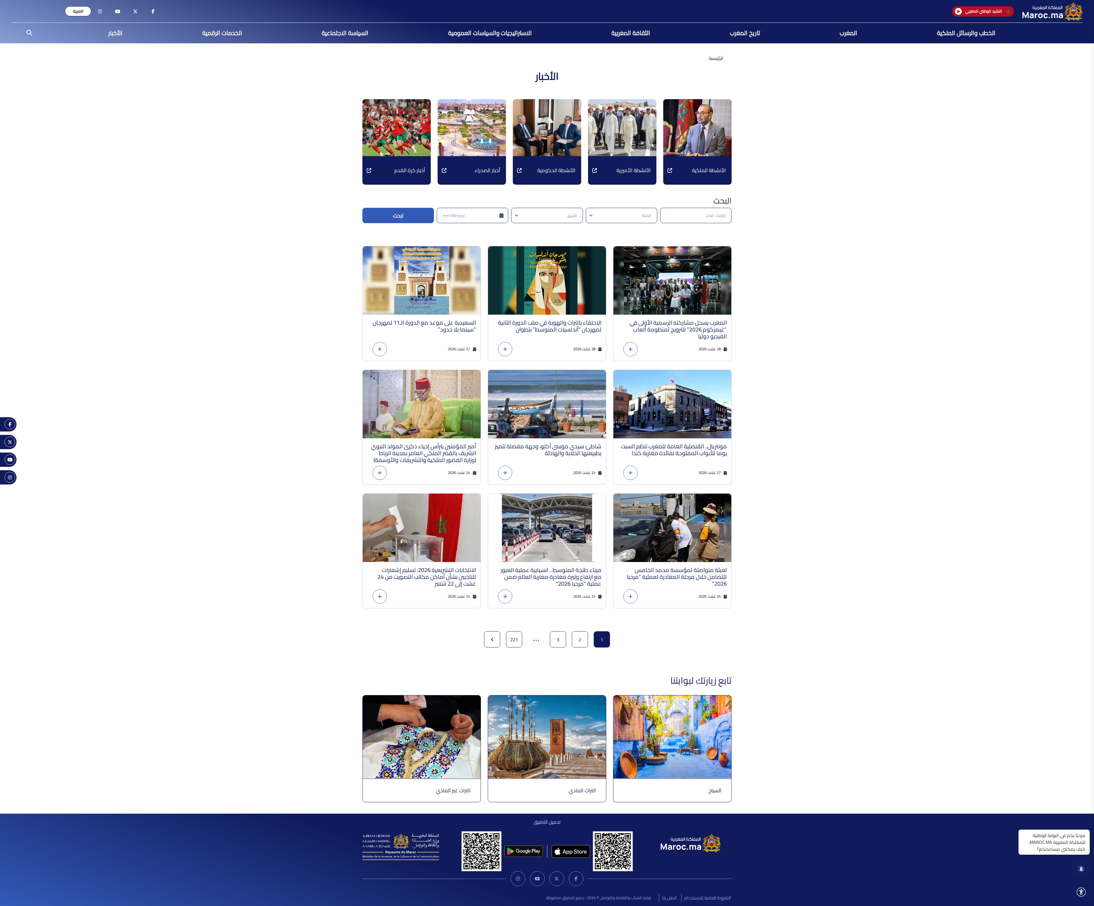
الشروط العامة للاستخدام (707, 897)
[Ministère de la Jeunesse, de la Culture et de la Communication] (400, 846)
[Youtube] (537, 878)
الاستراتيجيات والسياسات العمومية (490, 32)
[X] (556, 878)
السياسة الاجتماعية (345, 32)
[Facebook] (576, 878)
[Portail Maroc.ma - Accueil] (691, 842)
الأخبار (115, 32)
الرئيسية (716, 58)
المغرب (848, 32)
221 (514, 639)
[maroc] (153, 11)
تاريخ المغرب (745, 32)
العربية (78, 11)
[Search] (27, 33)
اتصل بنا (669, 897)
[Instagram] (518, 878)
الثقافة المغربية (630, 32)
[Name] (1081, 892)
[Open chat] (1081, 869)
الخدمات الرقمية (222, 32)
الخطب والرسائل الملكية (966, 32)
